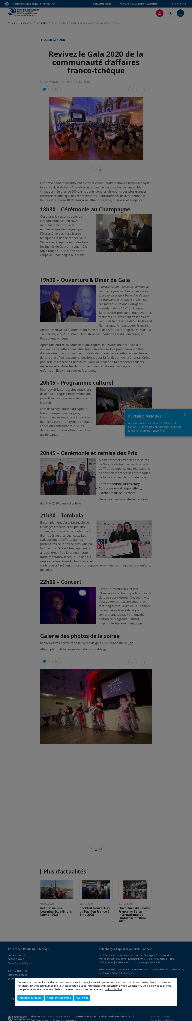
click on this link (113, 989)
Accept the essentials (59, 997)
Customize (82, 997)
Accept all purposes (31, 997)
